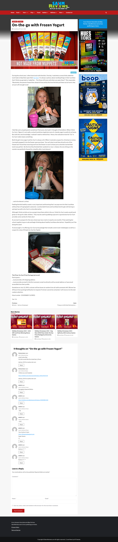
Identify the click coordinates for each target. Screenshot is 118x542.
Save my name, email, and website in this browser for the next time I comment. (36, 505)
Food (17, 12)
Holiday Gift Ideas (22, 327)
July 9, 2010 (23, 29)
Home (12, 12)
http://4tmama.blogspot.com (26, 434)
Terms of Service (15, 530)
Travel (38, 12)
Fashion (44, 12)
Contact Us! (69, 12)
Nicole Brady (16, 29)
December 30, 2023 (69, 335)
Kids (16, 299)
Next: (66, 304)
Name (14, 498)
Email (47, 498)
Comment (15, 476)
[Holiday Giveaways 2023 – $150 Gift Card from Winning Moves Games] (21, 322)
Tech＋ (25, 12)
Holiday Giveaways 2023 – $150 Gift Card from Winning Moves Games (21, 333)
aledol (20, 385)
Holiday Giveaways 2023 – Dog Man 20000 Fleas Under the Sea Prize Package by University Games (44, 334)
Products (21, 21)
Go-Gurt (36, 78)
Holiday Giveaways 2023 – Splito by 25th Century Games (66, 332)
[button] (106, 12)
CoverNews (69, 539)
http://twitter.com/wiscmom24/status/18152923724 (33, 375)
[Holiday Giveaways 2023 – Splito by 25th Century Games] (67, 322)
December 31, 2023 (24, 337)
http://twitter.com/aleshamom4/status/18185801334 (33, 400)
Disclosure (73, 72)
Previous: (20, 304)
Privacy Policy (15, 527)
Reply (21, 365)
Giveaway (15, 21)
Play (32, 12)
